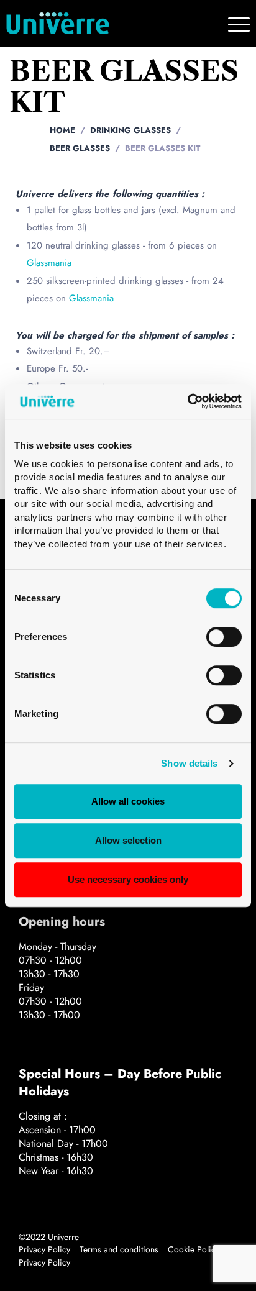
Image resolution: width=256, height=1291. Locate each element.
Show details (189, 764)
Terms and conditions (119, 1249)
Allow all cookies (128, 801)
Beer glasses (80, 148)
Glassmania (49, 263)
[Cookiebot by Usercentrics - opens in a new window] (187, 401)
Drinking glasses (130, 130)
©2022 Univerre (49, 1237)
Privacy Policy (44, 1249)
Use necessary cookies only (128, 879)
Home (62, 130)
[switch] (224, 637)
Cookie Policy (193, 1249)
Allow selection (128, 840)
